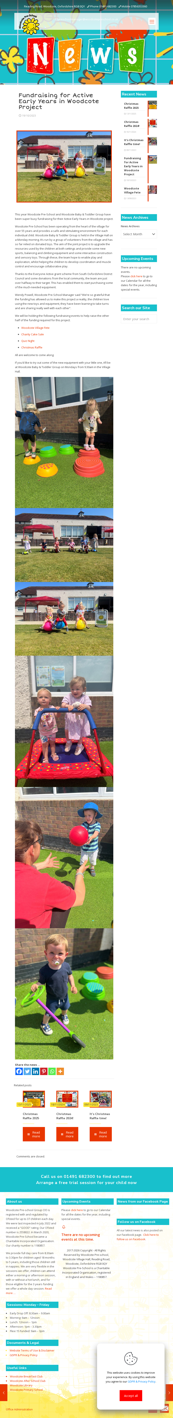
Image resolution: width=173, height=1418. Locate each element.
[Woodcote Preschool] (29, 24)
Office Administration (19, 1409)
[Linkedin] (35, 1071)
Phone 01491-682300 (103, 6)
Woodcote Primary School (26, 1390)
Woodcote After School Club (28, 1381)
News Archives (130, 226)
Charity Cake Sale (32, 334)
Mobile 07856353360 (134, 6)
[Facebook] (19, 1071)
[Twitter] (27, 1071)
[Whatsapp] (52, 1071)
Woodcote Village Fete (35, 328)
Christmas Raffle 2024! (64, 1116)
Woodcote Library (21, 1385)
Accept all (131, 1396)
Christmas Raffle (31, 347)
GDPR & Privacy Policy (24, 1355)
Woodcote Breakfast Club (26, 1376)
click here (136, 276)
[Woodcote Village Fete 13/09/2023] (3, 1392)
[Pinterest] (43, 1071)
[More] (60, 1071)
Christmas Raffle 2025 (31, 1116)
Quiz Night (27, 341)
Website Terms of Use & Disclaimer (32, 1350)
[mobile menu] (151, 21)
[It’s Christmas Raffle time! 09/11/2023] (169, 1392)
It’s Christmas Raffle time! (100, 1116)
